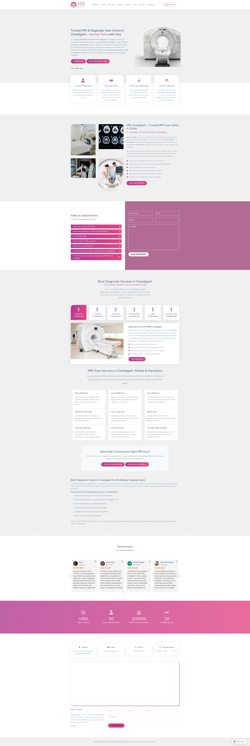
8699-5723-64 (170, 4)
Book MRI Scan (137, 359)
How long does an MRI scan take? (84, 241)
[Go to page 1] (125, 593)
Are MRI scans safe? (80, 236)
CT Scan (103, 5)
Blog (135, 5)
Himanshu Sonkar (145, 562)
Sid (167, 562)
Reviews (153, 742)
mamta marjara (117, 562)
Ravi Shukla (89, 562)
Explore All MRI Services (137, 464)
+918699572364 (78, 61)
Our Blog (134, 742)
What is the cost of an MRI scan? (84, 226)
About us (128, 5)
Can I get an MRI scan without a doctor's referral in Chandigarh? (94, 251)
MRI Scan (95, 5)
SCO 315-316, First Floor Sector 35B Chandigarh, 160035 (83, 652)
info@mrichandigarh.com (111, 651)
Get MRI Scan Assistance (113, 464)
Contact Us (151, 5)
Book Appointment (136, 183)
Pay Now (142, 5)
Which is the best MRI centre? (83, 246)
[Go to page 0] (124, 593)
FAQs (140, 742)
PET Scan (112, 5)
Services (120, 5)
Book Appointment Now (98, 61)
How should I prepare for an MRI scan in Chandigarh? (90, 231)
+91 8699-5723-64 (139, 651)
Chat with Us (241, 741)
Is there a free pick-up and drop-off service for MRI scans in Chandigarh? (93, 257)
